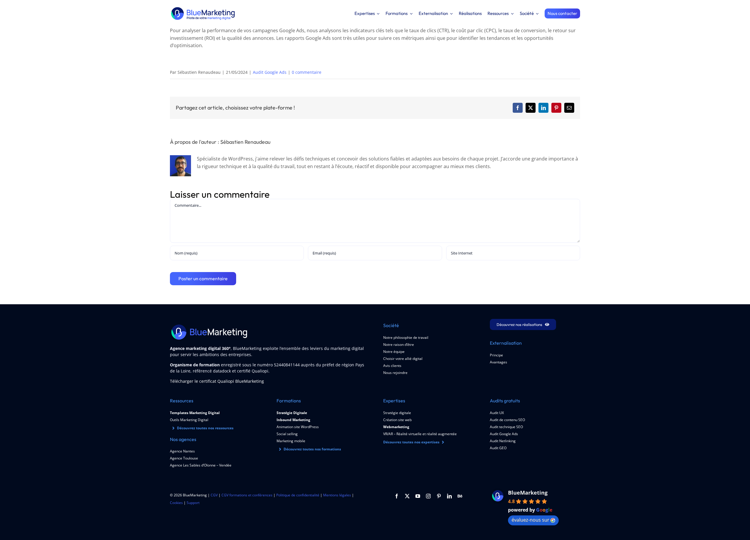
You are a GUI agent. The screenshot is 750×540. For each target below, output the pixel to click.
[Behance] (460, 496)
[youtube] (417, 496)
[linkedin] (449, 496)
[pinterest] (439, 496)
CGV (214, 495)
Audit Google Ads (270, 72)
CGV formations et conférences (246, 495)
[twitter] (407, 496)
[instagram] (428, 496)
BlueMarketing (528, 492)
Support (193, 502)
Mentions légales (337, 495)
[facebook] (396, 496)
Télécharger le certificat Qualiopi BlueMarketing (217, 381)
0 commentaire (306, 72)
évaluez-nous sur (530, 520)
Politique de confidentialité (297, 495)
